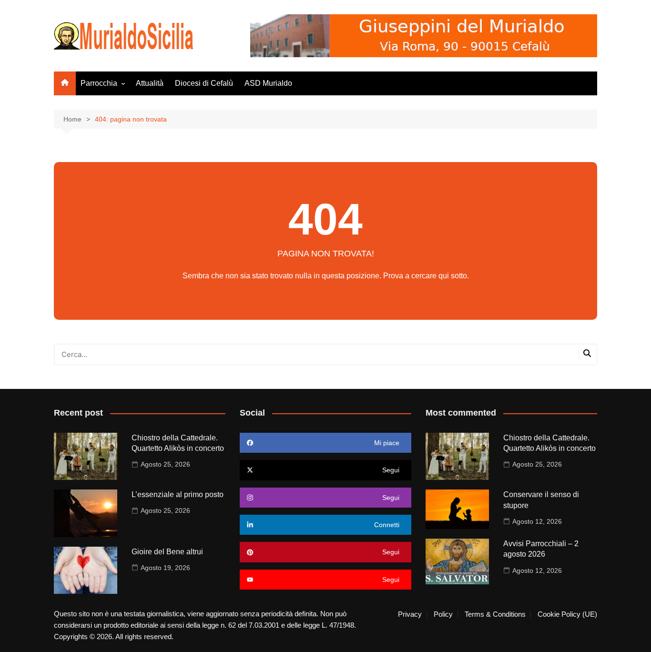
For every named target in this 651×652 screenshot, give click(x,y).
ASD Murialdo (268, 83)
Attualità (149, 83)
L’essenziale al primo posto (178, 494)
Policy (443, 614)
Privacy (410, 614)
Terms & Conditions (495, 614)
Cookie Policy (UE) (567, 614)
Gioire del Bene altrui (167, 552)
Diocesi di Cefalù (204, 83)
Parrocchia (99, 83)
